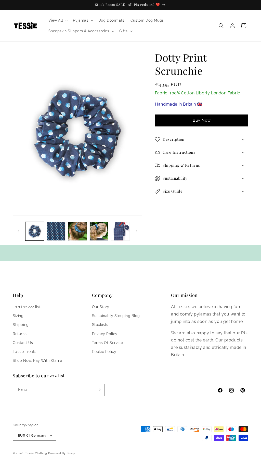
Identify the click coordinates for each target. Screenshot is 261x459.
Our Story (100, 307)
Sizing (18, 316)
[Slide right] (136, 231)
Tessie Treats (24, 352)
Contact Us (23, 343)
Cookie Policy (104, 352)
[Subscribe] (98, 390)
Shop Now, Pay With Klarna (37, 360)
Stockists (100, 325)
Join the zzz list (27, 307)
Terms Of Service (107, 343)
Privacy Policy (105, 334)
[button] (57, 20)
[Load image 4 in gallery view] (98, 231)
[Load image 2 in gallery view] (56, 231)
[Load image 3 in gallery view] (77, 231)
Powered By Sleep (61, 453)
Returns (20, 334)
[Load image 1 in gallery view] (34, 231)
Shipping (21, 325)
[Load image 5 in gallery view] (120, 231)
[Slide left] (18, 231)
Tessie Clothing (36, 453)
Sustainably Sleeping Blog (116, 316)
